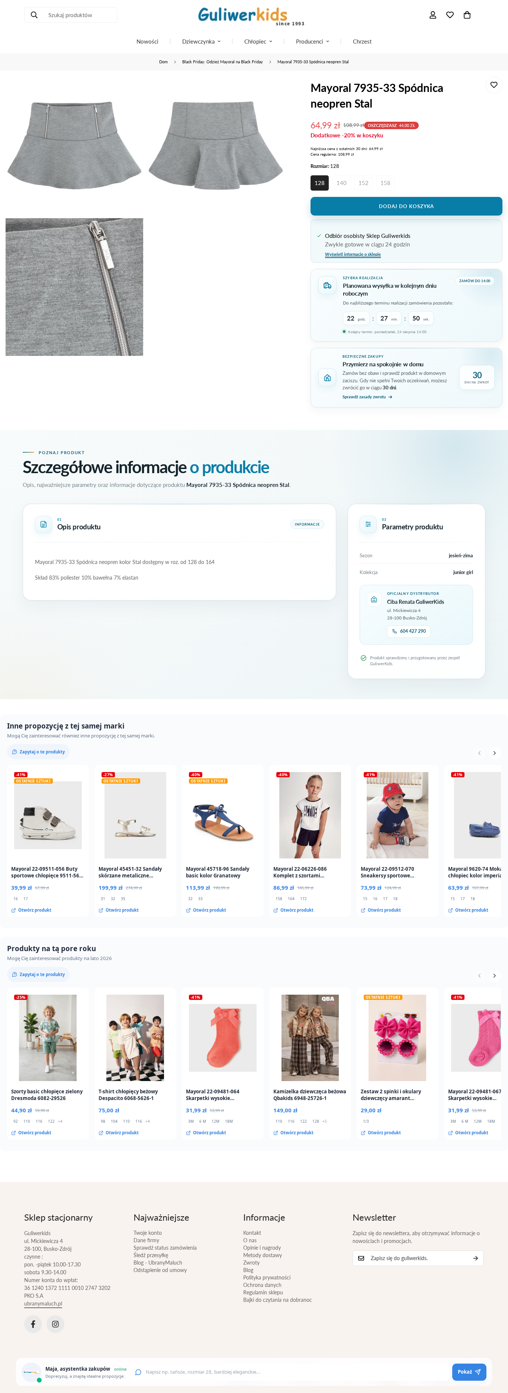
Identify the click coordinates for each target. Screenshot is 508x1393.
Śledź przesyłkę (151, 1255)
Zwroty (251, 1262)
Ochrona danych (262, 1285)
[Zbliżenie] (129, 92)
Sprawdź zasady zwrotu (364, 396)
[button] (467, 14)
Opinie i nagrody (262, 1247)
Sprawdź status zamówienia (165, 1247)
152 (364, 182)
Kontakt (252, 1233)
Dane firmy (146, 1240)
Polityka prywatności (266, 1277)
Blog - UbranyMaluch (158, 1262)
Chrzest (362, 41)
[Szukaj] (34, 15)
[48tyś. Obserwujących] (33, 1324)
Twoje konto (148, 1233)
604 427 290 (413, 631)
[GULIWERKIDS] (254, 15)
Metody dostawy (262, 1255)
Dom (163, 61)
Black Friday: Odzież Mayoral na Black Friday (222, 61)
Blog (248, 1270)
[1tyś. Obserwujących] (55, 1324)
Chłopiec (255, 41)
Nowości (147, 41)
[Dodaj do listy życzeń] (494, 85)
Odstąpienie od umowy (160, 1270)
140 (342, 182)
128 (320, 182)
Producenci (309, 41)
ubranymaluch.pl (43, 1303)
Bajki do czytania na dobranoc (277, 1300)
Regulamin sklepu (263, 1292)
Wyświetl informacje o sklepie (353, 254)
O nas (250, 1240)
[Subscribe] (475, 1258)
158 (385, 182)
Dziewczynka (198, 41)
